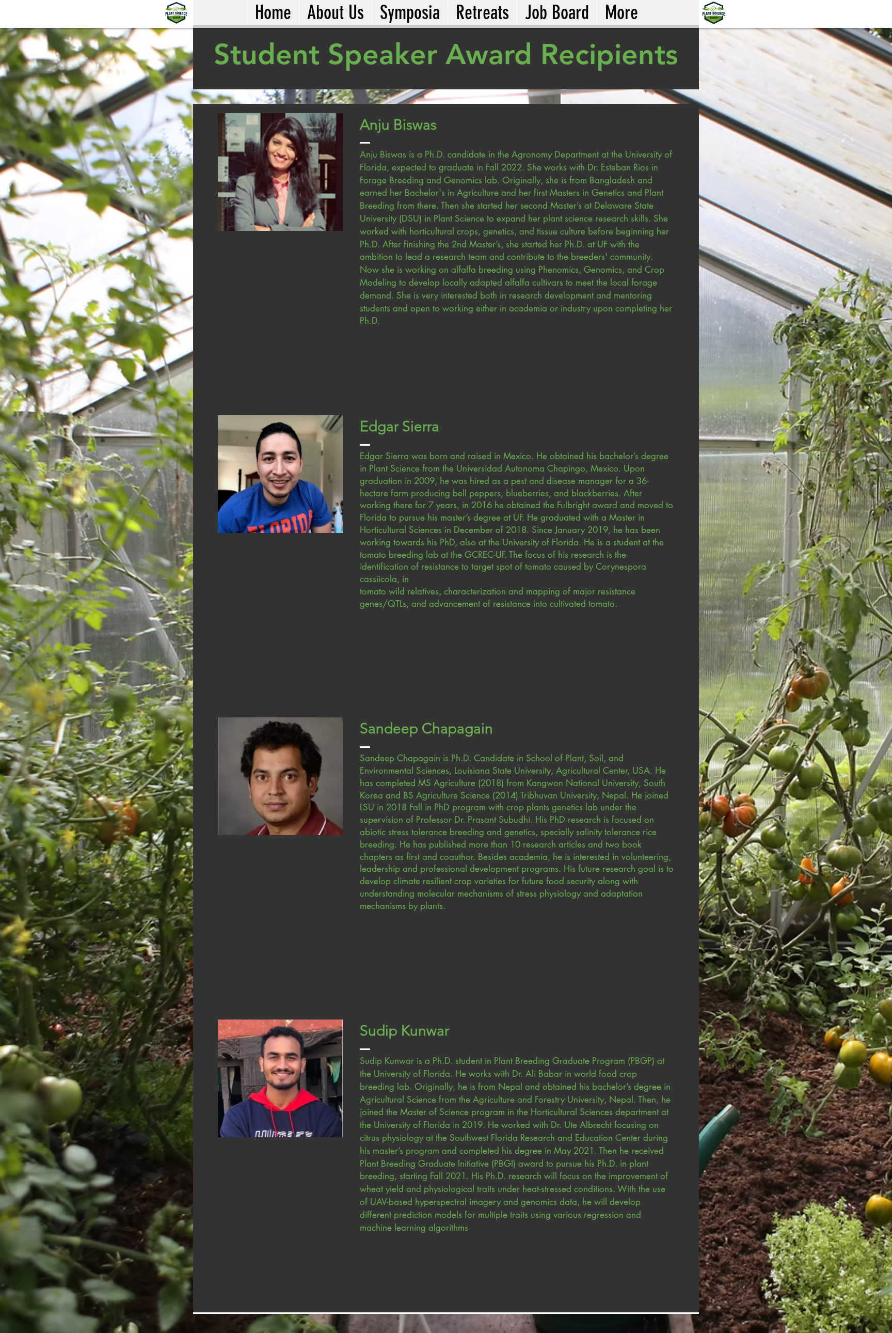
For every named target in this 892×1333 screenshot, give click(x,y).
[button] (410, 12)
